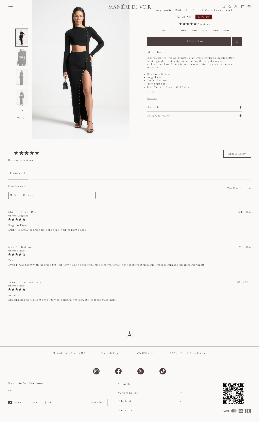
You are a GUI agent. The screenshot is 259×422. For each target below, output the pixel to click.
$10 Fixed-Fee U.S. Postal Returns (188, 353)
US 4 (183, 30)
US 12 (226, 30)
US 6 (194, 30)
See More (152, 98)
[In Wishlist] (237, 41)
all (49, 402)
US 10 (216, 30)
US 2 (172, 30)
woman (18, 402)
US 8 (204, 30)
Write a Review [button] (237, 153)
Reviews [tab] (15, 173)
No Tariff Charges (144, 353)
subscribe (96, 402)
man (34, 402)
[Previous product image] (21, 24)
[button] (21, 38)
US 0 (162, 30)
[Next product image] (21, 111)
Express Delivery (110, 353)
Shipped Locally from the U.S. (69, 353)
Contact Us (125, 410)
